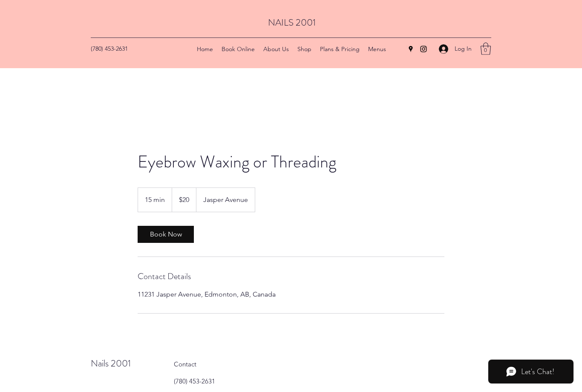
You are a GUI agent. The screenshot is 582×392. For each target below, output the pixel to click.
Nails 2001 (111, 363)
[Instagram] (423, 49)
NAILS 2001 (292, 22)
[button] (486, 49)
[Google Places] (410, 49)
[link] (166, 234)
